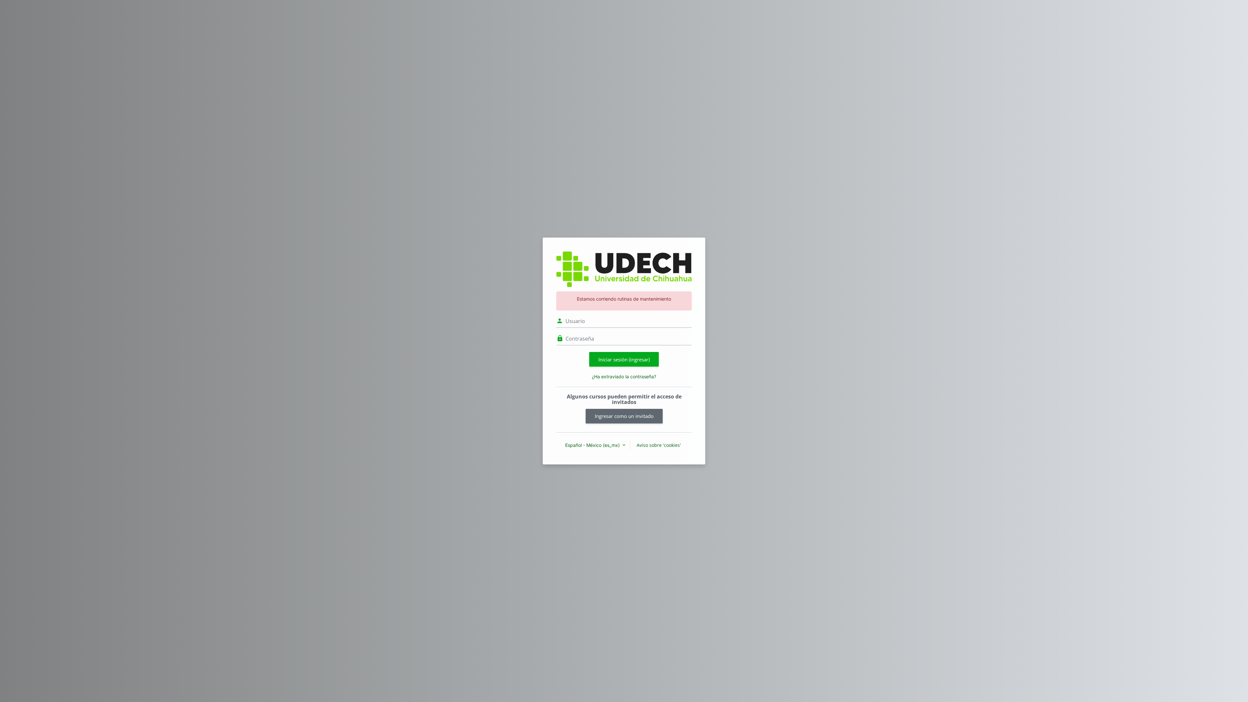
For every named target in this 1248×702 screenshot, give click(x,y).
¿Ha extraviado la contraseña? (624, 376)
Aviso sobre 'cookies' (659, 445)
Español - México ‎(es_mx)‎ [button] (593, 445)
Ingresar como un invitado (624, 416)
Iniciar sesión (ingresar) (624, 359)
